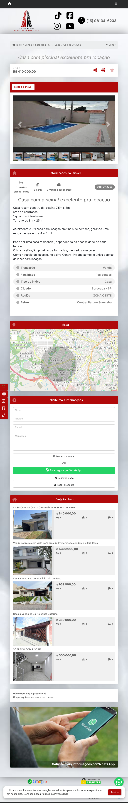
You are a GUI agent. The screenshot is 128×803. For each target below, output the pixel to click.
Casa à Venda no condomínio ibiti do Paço (37, 578)
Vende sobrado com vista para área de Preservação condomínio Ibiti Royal (55, 542)
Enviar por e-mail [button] (65, 456)
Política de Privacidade (55, 793)
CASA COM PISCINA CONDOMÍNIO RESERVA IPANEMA (44, 507)
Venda (28, 44)
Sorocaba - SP (43, 44)
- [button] (14, 338)
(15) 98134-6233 (101, 21)
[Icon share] (58, 15)
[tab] (23, 87)
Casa (57, 44)
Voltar (112, 44)
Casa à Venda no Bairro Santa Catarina (35, 613)
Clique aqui (19, 697)
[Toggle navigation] (116, 4)
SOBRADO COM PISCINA (27, 649)
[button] (20, 124)
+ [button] (14, 333)
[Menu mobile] (9, 4)
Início (18, 44)
